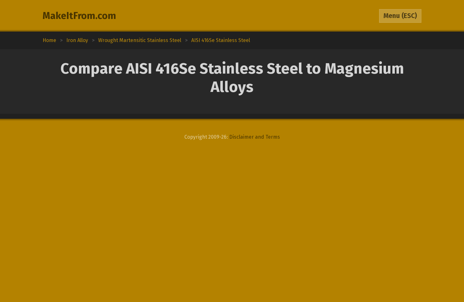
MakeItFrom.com (79, 15)
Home (49, 40)
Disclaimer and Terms (254, 137)
